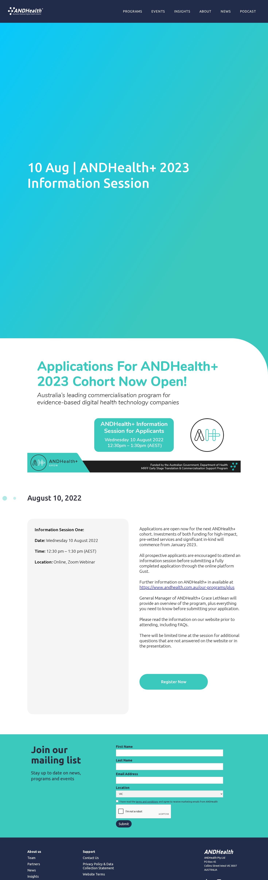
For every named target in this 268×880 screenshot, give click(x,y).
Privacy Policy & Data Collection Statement (98, 866)
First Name (124, 746)
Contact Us (91, 858)
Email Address (127, 774)
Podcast (248, 11)
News (31, 870)
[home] (46, 11)
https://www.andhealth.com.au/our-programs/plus (186, 587)
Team (31, 858)
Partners (33, 864)
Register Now (173, 681)
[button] (132, 11)
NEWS (226, 11)
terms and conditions (147, 801)
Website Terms (94, 874)
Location (122, 787)
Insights (33, 876)
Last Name (124, 760)
